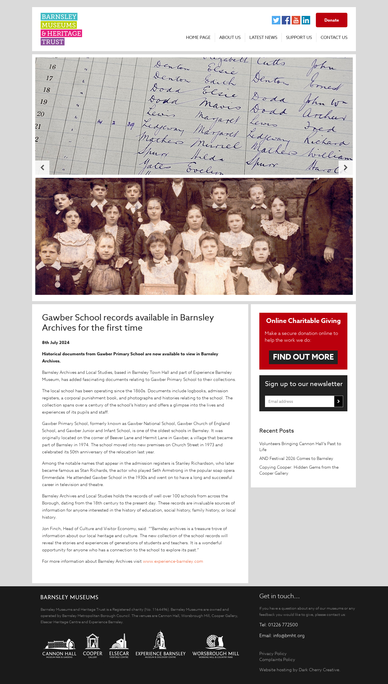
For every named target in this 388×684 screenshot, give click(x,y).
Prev (42, 167)
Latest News (263, 37)
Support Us (299, 37)
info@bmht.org (288, 635)
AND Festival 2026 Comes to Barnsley (296, 458)
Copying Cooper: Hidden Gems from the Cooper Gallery (299, 470)
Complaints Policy (277, 659)
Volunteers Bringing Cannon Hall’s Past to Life (300, 446)
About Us (230, 37)
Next (346, 167)
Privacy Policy (273, 653)
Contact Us (334, 37)
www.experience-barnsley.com (173, 561)
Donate (331, 20)
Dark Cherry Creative (319, 670)
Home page (198, 37)
